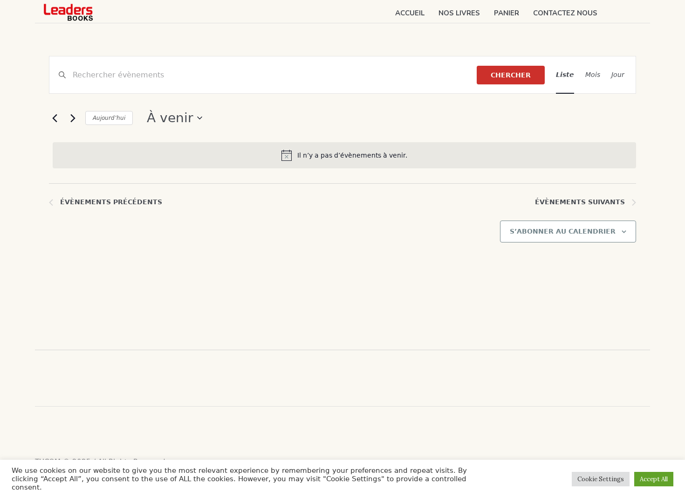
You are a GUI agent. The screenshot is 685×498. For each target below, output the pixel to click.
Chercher (511, 75)
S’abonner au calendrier (563, 231)
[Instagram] (61, 432)
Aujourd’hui (109, 118)
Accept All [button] (654, 479)
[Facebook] (42, 432)
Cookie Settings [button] (600, 479)
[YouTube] (79, 432)
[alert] (344, 155)
